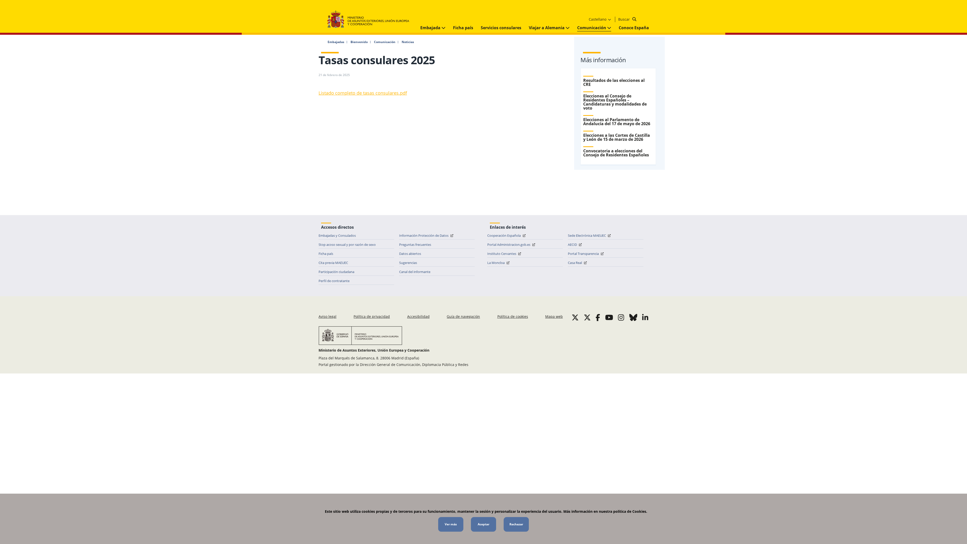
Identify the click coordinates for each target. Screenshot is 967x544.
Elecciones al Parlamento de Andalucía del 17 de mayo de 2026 (616, 121)
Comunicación (592, 27)
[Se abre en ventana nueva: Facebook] (598, 317)
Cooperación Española (504, 235)
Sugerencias (408, 262)
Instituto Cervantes (502, 253)
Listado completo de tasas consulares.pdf (363, 93)
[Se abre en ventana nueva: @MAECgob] (575, 317)
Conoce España (634, 27)
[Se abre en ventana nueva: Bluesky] (633, 317)
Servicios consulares (501, 27)
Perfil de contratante (334, 281)
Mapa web (554, 316)
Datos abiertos (410, 253)
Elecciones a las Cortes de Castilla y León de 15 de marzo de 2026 (616, 137)
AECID (573, 244)
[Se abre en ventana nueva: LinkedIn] (645, 317)
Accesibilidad (418, 316)
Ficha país (463, 27)
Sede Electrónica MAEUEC (587, 235)
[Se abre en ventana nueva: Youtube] (609, 317)
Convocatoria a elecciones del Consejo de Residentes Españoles (616, 153)
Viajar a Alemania (547, 27)
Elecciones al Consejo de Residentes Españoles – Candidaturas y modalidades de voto (615, 102)
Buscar (624, 19)
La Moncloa (496, 262)
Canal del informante (414, 271)
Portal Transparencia (584, 253)
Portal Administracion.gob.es (509, 244)
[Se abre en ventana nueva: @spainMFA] (587, 317)
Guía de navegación (463, 316)
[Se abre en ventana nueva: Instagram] (621, 317)
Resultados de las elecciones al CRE (614, 82)
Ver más (451, 524)
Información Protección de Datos (424, 235)
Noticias (408, 42)
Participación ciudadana (336, 271)
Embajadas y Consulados (337, 235)
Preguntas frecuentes (415, 244)
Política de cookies (512, 316)
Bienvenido (359, 42)
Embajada (430, 27)
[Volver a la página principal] (371, 19)
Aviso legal (327, 316)
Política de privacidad (372, 316)
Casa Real (575, 262)
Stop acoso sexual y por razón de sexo (347, 244)
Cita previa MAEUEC (333, 262)
